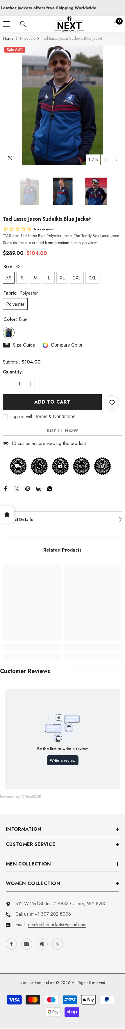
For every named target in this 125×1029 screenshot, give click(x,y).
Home (8, 38)
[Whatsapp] (49, 488)
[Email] (38, 488)
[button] (106, 159)
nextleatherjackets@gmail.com (57, 924)
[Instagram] (26, 944)
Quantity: (13, 372)
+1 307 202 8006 (53, 914)
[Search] (22, 23)
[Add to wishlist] (112, 402)
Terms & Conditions (55, 416)
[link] (32, 647)
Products (27, 38)
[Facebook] (5, 488)
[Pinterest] (27, 488)
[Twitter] (16, 488)
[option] (62, 105)
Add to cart (52, 402)
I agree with (21, 417)
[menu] (6, 23)
